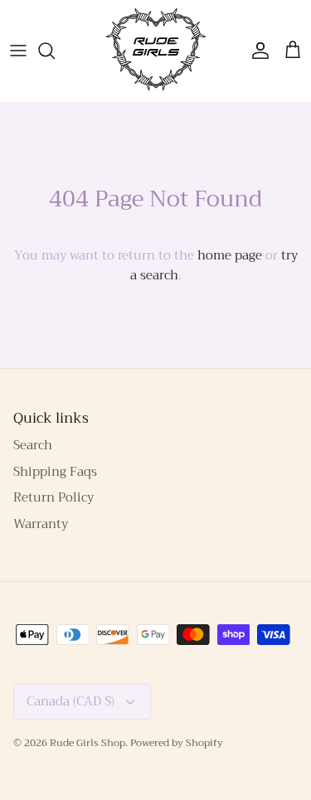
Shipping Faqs (55, 471)
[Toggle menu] (18, 50)
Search (32, 445)
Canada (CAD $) (70, 701)
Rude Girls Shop (87, 743)
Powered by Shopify (176, 743)
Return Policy (53, 497)
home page (229, 255)
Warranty (40, 524)
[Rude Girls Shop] (156, 51)
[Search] (54, 50)
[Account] (256, 50)
